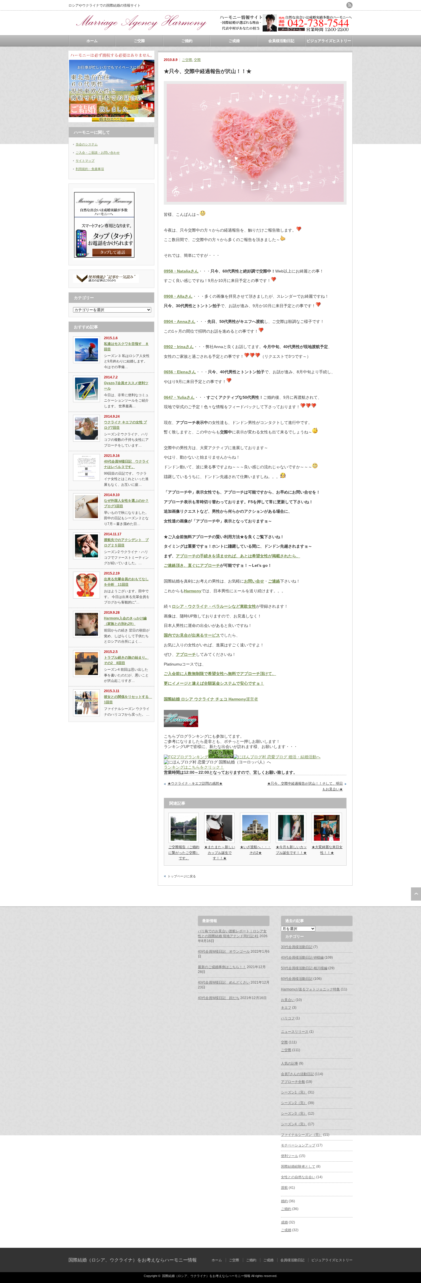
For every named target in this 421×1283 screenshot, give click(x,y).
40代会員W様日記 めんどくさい (224, 982)
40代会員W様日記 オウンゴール (224, 952)
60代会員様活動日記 (296, 979)
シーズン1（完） (294, 1092)
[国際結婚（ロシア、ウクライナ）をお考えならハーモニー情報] (140, 32)
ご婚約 (186, 41)
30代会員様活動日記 (296, 947)
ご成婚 (234, 41)
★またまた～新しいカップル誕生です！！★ (219, 852)
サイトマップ (85, 160)
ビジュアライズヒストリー (328, 41)
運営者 (211, 699)
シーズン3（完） (294, 1114)
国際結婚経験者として (298, 1166)
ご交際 (139, 41)
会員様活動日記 (281, 41)
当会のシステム (87, 144)
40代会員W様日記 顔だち (218, 998)
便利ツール (289, 1156)
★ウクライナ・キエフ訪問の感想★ (195, 783)
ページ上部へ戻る (416, 894)
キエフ (286, 1008)
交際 (197, 60)
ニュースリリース (294, 1032)
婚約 (284, 1201)
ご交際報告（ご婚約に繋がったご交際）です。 (183, 852)
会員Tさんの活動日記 (297, 1074)
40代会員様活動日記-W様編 (302, 958)
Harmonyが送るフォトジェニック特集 (310, 989)
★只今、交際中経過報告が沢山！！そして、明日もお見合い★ (305, 786)
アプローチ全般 (293, 1082)
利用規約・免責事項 (90, 169)
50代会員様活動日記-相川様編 (304, 968)
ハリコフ (288, 1018)
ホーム (92, 41)
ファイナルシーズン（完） (301, 1135)
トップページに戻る (182, 876)
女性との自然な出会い (298, 1177)
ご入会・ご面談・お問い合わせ (98, 152)
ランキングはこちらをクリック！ (194, 767)
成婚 (284, 1222)
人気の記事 (289, 1063)
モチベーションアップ (298, 1145)
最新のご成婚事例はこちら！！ (222, 967)
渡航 (284, 1188)
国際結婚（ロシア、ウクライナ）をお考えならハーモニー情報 (132, 1260)
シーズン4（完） (294, 1124)
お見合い (288, 1000)
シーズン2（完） (294, 1103)
